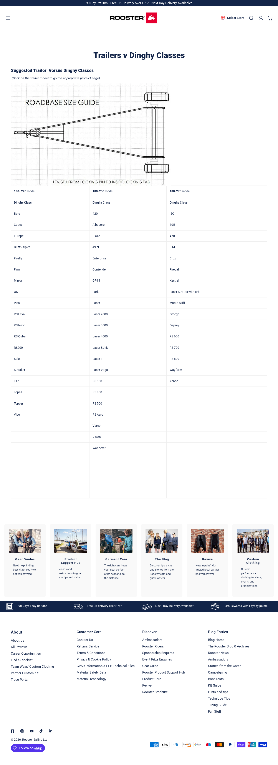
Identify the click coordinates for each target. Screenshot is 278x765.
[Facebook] (12, 731)
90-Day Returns (97, 3)
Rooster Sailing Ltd (35, 739)
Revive (147, 685)
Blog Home (216, 640)
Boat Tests (216, 679)
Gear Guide (150, 666)
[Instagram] (22, 731)
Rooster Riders (153, 646)
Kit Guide (214, 685)
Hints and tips (218, 692)
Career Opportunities (26, 653)
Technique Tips (219, 698)
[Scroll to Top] (270, 742)
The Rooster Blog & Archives (229, 646)
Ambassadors (152, 640)
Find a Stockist (22, 660)
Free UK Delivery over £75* (130, 3)
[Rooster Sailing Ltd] (133, 18)
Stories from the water (224, 666)
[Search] (251, 18)
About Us (17, 640)
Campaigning (217, 672)
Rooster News (218, 653)
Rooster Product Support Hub (163, 672)
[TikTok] (41, 730)
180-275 (175, 191)
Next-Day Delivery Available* (171, 3)
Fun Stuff (214, 712)
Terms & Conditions (91, 653)
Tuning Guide (217, 705)
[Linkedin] (51, 731)
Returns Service (88, 646)
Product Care (151, 679)
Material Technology (91, 679)
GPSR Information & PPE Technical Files (106, 666)
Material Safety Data (91, 672)
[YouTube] (31, 731)
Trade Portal (19, 680)
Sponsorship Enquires (158, 653)
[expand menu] (8, 18)
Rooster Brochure (155, 692)
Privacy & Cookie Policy (94, 659)
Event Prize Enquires (157, 659)
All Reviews (19, 647)
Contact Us (85, 640)
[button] (270, 18)
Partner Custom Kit (24, 673)
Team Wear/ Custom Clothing (32, 667)
